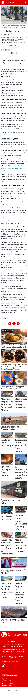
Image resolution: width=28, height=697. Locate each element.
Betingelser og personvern (10, 661)
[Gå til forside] (7, 3)
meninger (4, 318)
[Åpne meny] (25, 2)
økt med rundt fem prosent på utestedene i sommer (13, 168)
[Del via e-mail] (16, 53)
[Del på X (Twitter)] (14, 53)
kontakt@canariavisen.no (9, 675)
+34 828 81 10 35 (6, 680)
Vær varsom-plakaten (13, 656)
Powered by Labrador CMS (14, 690)
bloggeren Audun (9, 265)
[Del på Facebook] (11, 53)
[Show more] (14, 65)
